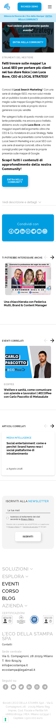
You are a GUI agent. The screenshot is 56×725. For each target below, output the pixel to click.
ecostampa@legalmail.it (18, 669)
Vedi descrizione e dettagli (19, 202)
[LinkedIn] (30, 686)
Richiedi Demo (29, 6)
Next (52, 257)
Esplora (13, 576)
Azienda (12, 605)
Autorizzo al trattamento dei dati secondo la (25, 518)
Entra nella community (28, 42)
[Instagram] (37, 686)
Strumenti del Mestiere (17, 57)
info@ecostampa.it (15, 665)
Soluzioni (15, 568)
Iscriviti (28, 536)
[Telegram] (44, 686)
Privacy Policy (27, 519)
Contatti (7, 644)
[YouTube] (14, 686)
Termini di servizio (30, 527)
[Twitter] (22, 686)
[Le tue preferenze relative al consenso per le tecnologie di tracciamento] (5, 719)
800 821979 (13, 660)
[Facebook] (6, 686)
